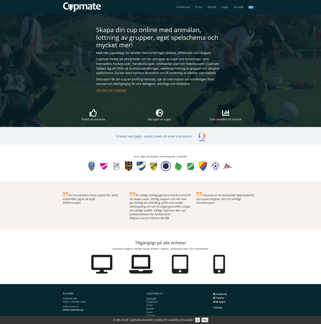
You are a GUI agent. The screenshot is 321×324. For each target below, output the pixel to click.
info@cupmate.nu (73, 309)
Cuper (225, 7)
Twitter (219, 297)
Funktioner (183, 7)
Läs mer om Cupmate (111, 90)
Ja (197, 320)
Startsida (151, 298)
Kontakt (239, 7)
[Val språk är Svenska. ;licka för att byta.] (251, 7)
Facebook (221, 294)
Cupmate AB (70, 298)
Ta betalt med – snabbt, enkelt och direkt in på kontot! (154, 136)
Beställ (212, 7)
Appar (222, 301)
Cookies (217, 307)
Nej (205, 320)
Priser (199, 7)
